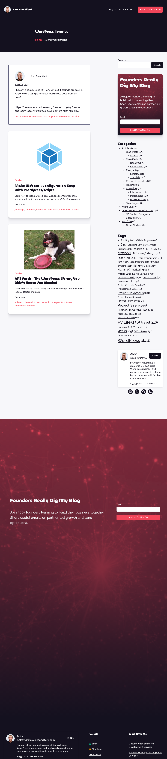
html (154, 262)
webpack (41, 209)
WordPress (25, 116)
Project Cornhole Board (131, 285)
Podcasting (136, 195)
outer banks (152, 277)
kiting (139, 265)
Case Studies (133, 225)
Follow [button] (155, 355)
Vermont (140, 327)
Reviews (131, 184)
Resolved (135, 162)
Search (122, 60)
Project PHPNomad (131, 300)
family (123, 261)
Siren (94, 743)
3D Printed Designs (137, 214)
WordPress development (45, 116)
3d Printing (126, 240)
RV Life (129, 322)
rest (38, 302)
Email (122, 117)
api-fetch (19, 302)
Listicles (134, 173)
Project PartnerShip (129, 297)
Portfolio (127, 221)
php (17, 116)
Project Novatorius (134, 293)
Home (38, 39)
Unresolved (136, 166)
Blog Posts (132, 151)
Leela (151, 266)
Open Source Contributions (137, 210)
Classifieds (132, 159)
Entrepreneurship (150, 258)
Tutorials (18, 180)
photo (123, 281)
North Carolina (143, 273)
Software (131, 217)
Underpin (30, 209)
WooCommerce (128, 335)
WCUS (125, 331)
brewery (149, 245)
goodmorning (139, 262)
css (142, 253)
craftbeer (127, 253)
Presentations (138, 199)
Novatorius (97, 749)
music (124, 273)
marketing (140, 269)
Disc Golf (127, 258)
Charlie (156, 249)
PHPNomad (95, 754)
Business (125, 249)
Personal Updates (136, 181)
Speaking (131, 188)
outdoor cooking (129, 277)
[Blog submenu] (115, 9)
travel (149, 322)
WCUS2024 (143, 331)
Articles (126, 148)
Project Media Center (130, 289)
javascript (19, 209)
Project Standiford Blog (135, 310)
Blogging (135, 245)
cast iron (141, 248)
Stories (134, 155)
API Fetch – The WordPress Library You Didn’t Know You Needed (47, 281)
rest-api (45, 302)
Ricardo (135, 314)
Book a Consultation (150, 9)
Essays (130, 170)
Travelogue (132, 203)
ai (122, 244)
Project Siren (132, 305)
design (153, 253)
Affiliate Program (146, 240)
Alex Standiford (22, 9)
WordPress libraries (69, 116)
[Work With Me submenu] (134, 9)
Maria (124, 269)
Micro (125, 206)
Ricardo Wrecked (128, 317)
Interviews (136, 192)
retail (123, 313)
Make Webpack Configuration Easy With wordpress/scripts (45, 188)
